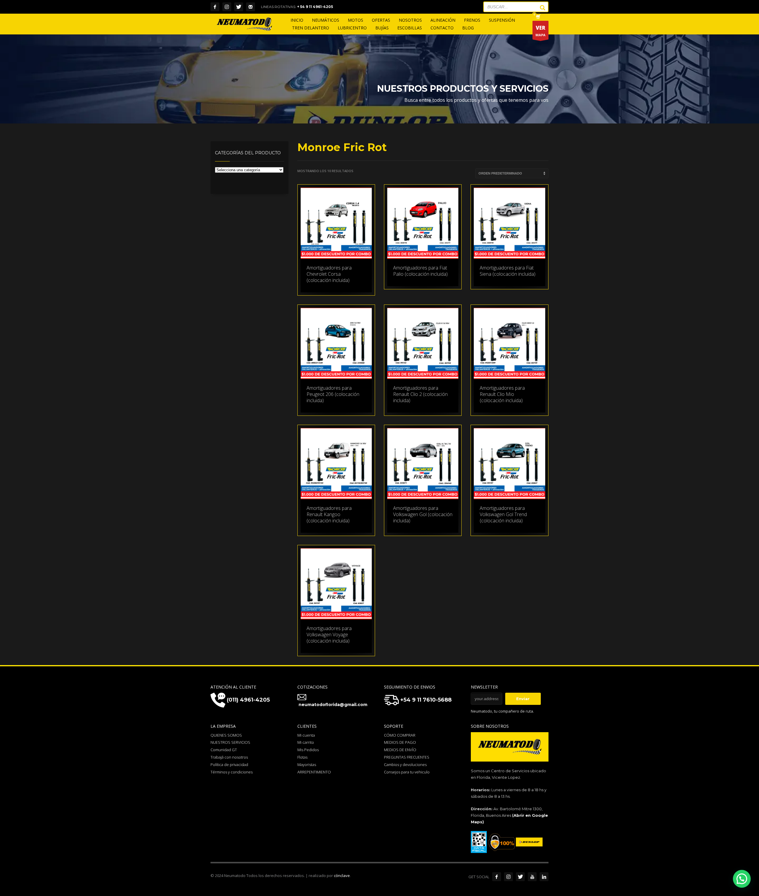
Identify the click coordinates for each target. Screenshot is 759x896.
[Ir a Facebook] (496, 876)
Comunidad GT (224, 749)
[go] (540, 7)
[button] (742, 879)
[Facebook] (215, 6)
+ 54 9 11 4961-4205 (315, 6)
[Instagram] (226, 6)
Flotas (302, 757)
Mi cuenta (306, 735)
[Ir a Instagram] (508, 876)
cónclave (342, 875)
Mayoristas (306, 764)
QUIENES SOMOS (226, 735)
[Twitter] (238, 6)
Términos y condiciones (232, 772)
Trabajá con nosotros (229, 757)
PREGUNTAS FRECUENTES (406, 757)
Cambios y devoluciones (405, 764)
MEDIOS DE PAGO (400, 742)
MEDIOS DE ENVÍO (400, 749)
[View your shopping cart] (538, 17)
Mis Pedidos (308, 749)
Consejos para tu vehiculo (407, 772)
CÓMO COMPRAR (399, 735)
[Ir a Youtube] (532, 876)
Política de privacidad (229, 764)
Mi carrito (305, 742)
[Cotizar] (250, 6)
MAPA (540, 30)
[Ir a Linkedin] (544, 876)
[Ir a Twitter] (520, 876)
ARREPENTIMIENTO (314, 772)
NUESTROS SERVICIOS (230, 742)
